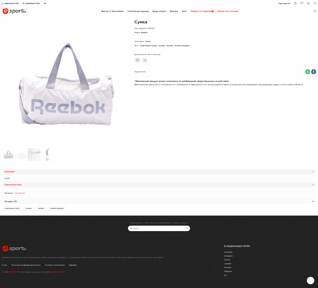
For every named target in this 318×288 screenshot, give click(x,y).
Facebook (228, 252)
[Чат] (310, 280)
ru (45, 3)
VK (225, 275)
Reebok (144, 33)
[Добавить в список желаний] (137, 60)
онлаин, (161, 46)
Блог (184, 11)
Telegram (228, 271)
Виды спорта (159, 11)
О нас (4, 265)
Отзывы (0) (10, 201)
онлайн (41, 208)
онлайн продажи (182, 46)
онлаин (29, 208)
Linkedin (227, 264)
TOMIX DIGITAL (58, 272)
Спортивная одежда (138, 11)
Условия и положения (55, 265)
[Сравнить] (145, 60)
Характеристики (12, 185)
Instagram (228, 256)
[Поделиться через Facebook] (313, 71)
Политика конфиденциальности (25, 265)
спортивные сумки (11, 208)
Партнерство (284, 3)
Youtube (227, 267)
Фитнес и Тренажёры (112, 11)
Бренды (174, 11)
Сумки (148, 41)
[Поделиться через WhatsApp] (307, 71)
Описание (9, 171)
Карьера (73, 265)
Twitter (227, 260)
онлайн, (169, 46)
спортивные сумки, (148, 46)
